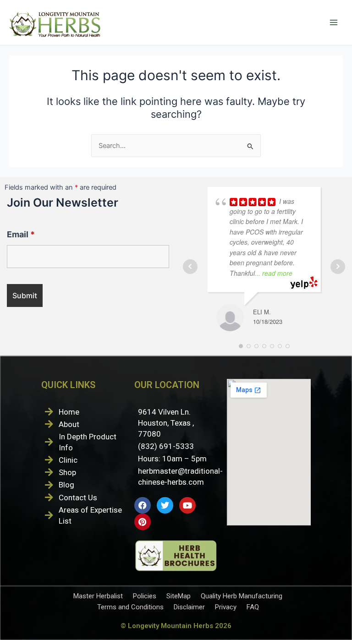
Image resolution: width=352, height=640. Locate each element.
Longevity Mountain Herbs (170, 626)
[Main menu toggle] (333, 22)
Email (21, 234)
